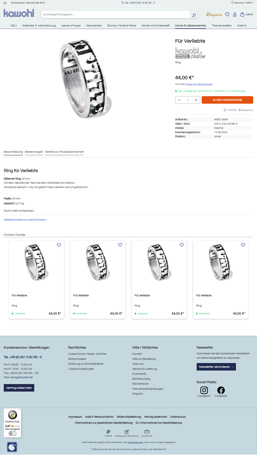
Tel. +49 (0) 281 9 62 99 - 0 (140, 3)
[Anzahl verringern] (179, 100)
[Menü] (19, 410)
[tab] (13, 152)
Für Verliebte (19, 295)
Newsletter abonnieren (214, 366)
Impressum (75, 416)
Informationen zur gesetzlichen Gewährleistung (104, 422)
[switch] (12, 433)
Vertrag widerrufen (19, 387)
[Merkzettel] (227, 14)
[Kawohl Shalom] (194, 52)
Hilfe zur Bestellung (144, 359)
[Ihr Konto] (235, 14)
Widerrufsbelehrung (129, 416)
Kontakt (137, 354)
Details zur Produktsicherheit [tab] (64, 151)
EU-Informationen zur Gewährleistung (159, 422)
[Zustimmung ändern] (12, 446)
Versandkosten (135, 442)
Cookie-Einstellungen (81, 369)
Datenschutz (178, 416)
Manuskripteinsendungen (147, 388)
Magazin (214, 14)
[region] (85, 82)
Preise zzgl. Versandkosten (199, 84)
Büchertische (140, 383)
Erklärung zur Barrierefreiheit (85, 363)
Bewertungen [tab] (34, 151)
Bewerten (247, 110)
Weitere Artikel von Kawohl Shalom (25, 219)
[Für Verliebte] (85, 78)
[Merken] (59, 245)
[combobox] (115, 14)
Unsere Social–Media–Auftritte (87, 354)
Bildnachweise (77, 359)
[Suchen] (193, 14)
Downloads (139, 373)
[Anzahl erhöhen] (196, 100)
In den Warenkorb (227, 99)
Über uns (137, 363)
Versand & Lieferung (144, 369)
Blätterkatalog (141, 378)
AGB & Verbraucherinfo (99, 416)
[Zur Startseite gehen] (19, 13)
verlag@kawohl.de (21, 377)
